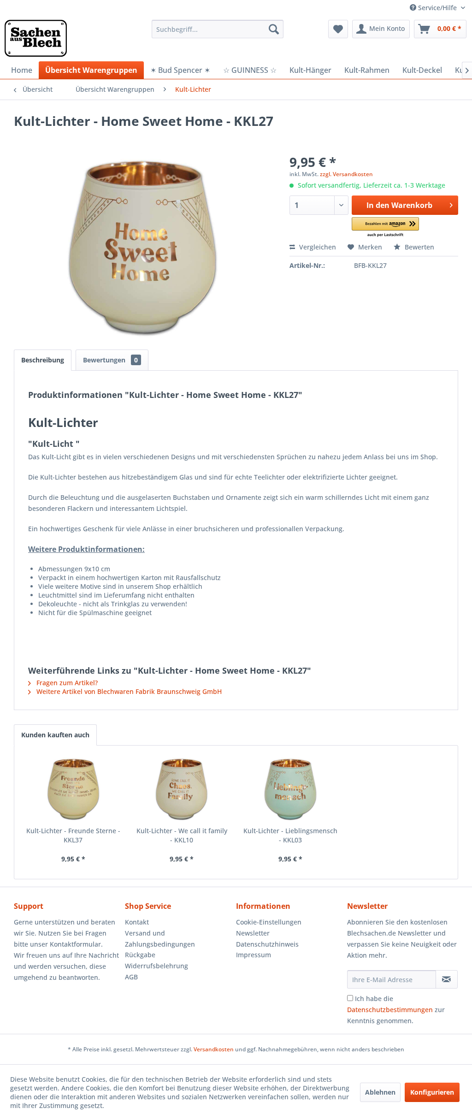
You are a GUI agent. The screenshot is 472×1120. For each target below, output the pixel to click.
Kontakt (137, 922)
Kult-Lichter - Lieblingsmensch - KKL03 (290, 835)
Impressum (253, 954)
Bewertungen (110, 360)
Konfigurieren (432, 1092)
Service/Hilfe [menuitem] (437, 7)
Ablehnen (380, 1092)
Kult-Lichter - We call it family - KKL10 (181, 835)
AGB (131, 976)
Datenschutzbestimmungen (390, 1009)
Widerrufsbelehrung (156, 965)
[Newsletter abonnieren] (447, 979)
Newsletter (253, 933)
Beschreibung (42, 360)
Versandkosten (214, 1049)
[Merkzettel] (338, 29)
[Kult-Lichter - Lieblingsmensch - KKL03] (290, 789)
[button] (385, 227)
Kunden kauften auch (55, 734)
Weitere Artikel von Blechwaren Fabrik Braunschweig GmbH (128, 691)
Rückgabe (140, 954)
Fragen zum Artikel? (66, 682)
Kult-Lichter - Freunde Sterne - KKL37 (73, 835)
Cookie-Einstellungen (268, 922)
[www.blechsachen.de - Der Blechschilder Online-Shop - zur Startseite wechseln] (36, 38)
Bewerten (418, 247)
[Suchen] (273, 29)
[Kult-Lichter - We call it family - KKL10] (182, 789)
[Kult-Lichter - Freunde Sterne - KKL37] (73, 789)
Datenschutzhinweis (267, 944)
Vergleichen (316, 247)
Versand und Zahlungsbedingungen (160, 938)
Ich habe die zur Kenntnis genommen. (396, 1009)
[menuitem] (218, 29)
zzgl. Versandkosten (346, 174)
